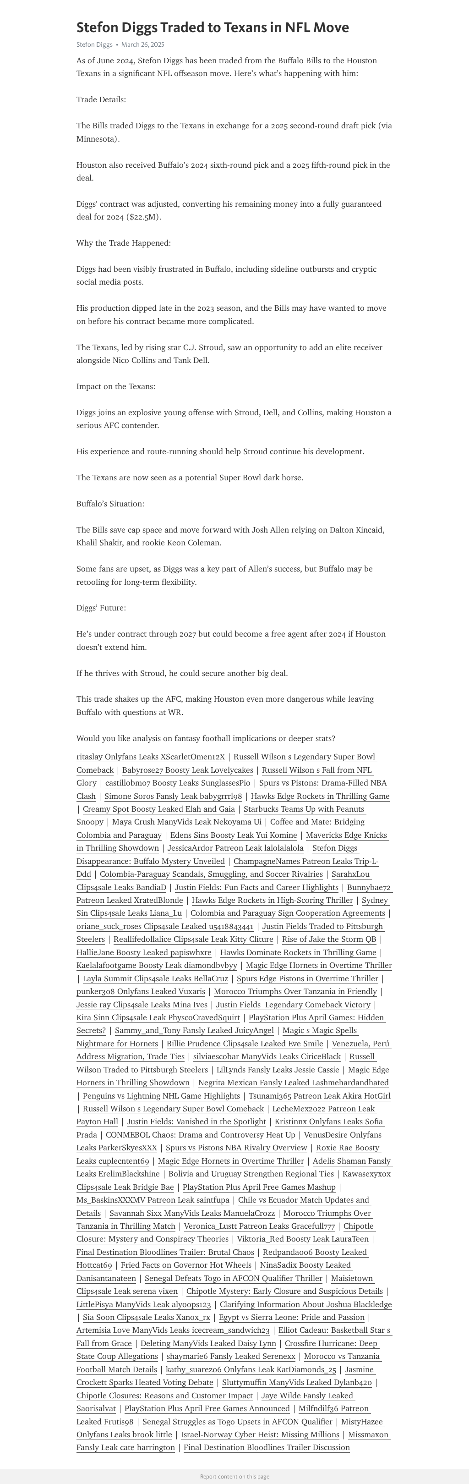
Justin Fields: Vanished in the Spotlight (196, 1121)
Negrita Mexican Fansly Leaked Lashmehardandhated (293, 1082)
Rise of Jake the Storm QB (329, 939)
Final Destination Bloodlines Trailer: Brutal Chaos (165, 1252)
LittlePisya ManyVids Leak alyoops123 (143, 1304)
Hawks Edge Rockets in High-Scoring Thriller (272, 900)
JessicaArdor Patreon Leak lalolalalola (236, 848)
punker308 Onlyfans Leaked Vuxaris (140, 991)
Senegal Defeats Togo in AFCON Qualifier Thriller (233, 1278)
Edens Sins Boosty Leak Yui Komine (233, 835)
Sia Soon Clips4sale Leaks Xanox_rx (146, 1317)
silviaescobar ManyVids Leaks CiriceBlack (267, 1056)
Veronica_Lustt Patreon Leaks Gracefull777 (259, 1226)
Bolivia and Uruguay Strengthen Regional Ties (251, 1174)
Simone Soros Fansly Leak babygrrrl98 (173, 796)
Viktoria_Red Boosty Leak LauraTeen (303, 1239)
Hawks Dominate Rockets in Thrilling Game (298, 952)
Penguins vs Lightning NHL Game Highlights (161, 1096)
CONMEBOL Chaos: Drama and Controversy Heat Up (200, 1135)
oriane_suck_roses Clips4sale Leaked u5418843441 (165, 926)
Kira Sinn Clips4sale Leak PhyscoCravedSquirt (158, 1017)
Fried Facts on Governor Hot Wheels (186, 1265)
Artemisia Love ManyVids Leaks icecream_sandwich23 (173, 1330)
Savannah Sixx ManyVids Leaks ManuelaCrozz (192, 1213)
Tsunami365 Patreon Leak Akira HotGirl (320, 1096)
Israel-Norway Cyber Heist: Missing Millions (260, 1434)
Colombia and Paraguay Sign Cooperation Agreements (288, 913)
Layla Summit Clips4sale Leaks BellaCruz (155, 978)
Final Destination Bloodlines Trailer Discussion (267, 1447)
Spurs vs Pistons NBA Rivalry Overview (236, 1148)
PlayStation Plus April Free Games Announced (207, 1408)
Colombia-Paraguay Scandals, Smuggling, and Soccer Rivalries (211, 874)
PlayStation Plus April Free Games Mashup (259, 1187)
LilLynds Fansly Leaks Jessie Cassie (278, 1070)
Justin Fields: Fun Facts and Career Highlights (256, 887)
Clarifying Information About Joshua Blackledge (306, 1304)
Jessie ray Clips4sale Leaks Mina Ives (141, 1005)
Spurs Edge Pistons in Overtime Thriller (307, 978)
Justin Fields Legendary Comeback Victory (293, 1005)
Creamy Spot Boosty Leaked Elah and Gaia (159, 809)
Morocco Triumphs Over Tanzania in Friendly (295, 991)
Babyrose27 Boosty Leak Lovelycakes (187, 770)
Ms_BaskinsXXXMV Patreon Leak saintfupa (152, 1200)
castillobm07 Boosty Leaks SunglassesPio (178, 783)
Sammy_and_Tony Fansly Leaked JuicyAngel (194, 1030)
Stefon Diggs (94, 44)
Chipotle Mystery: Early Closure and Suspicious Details (284, 1291)
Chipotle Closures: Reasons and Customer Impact (164, 1396)
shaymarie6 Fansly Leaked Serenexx (231, 1356)
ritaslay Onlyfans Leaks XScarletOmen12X (150, 757)
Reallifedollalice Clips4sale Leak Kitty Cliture (193, 939)
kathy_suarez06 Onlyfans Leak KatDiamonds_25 (251, 1369)
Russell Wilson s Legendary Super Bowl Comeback (173, 1109)
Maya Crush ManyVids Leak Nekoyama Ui (187, 822)
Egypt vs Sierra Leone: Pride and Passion (292, 1317)
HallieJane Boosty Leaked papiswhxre (144, 952)
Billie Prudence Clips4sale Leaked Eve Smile (245, 1044)
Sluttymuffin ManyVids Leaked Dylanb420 (297, 1382)
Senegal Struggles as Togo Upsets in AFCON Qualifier (237, 1422)
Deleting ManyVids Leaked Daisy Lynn (208, 1343)
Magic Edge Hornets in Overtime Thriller (319, 965)
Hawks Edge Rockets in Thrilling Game (320, 796)
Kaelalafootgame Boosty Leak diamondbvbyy (156, 965)
